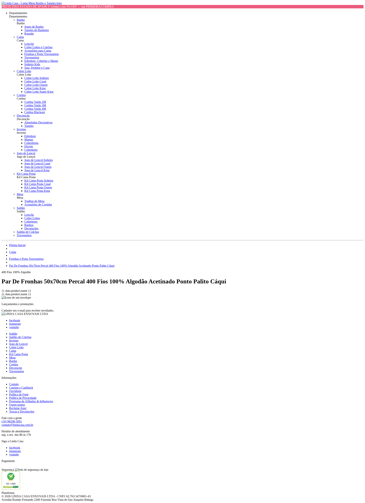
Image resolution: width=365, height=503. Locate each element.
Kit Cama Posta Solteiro (38, 180)
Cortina (21, 95)
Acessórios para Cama (37, 50)
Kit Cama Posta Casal (37, 184)
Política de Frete (19, 394)
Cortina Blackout (34, 112)
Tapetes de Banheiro (36, 30)
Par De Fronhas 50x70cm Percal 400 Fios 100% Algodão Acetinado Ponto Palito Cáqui (61, 265)
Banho (21, 19)
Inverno (21, 129)
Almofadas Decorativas (38, 122)
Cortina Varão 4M (35, 108)
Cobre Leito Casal (35, 81)
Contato (14, 384)
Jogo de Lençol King (37, 170)
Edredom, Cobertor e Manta (41, 60)
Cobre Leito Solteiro (36, 78)
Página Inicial (17, 245)
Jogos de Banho (34, 26)
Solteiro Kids (32, 64)
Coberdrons (31, 143)
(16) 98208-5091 (12, 421)
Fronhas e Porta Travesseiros (41, 54)
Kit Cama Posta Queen (38, 187)
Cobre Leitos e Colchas (38, 47)
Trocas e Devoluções (21, 411)
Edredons (30, 136)
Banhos (28, 225)
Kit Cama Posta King (37, 190)
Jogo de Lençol (26, 153)
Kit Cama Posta (26, 173)
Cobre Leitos (32, 218)
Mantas (28, 139)
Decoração (23, 115)
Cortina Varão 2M (35, 102)
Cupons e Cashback (21, 387)
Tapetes (28, 125)
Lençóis (29, 43)
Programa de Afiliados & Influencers (31, 401)
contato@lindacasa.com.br (17, 424)
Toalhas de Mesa (34, 201)
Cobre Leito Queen (36, 84)
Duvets (28, 146)
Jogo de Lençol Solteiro (38, 160)
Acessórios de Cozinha (38, 204)
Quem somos (17, 404)
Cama (20, 37)
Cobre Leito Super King (38, 91)
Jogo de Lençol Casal (37, 163)
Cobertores (30, 149)
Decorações (31, 228)
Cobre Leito (24, 71)
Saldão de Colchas (28, 231)
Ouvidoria (15, 391)
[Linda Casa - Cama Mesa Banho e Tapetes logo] (32, 3)
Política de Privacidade (22, 397)
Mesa (20, 194)
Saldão (21, 208)
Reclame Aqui (17, 408)
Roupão (29, 33)
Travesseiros (31, 57)
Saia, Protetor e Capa (37, 67)
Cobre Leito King (35, 88)
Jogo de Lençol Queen (38, 166)
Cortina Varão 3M (35, 105)
